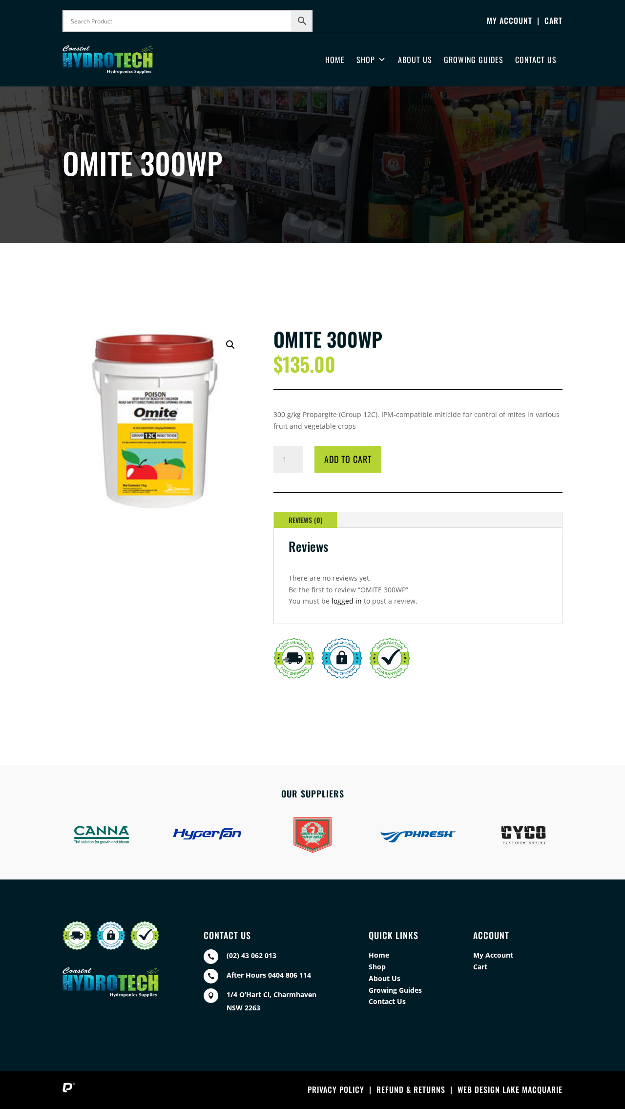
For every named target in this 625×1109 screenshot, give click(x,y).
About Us (415, 59)
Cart (553, 20)
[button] (230, 345)
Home (335, 59)
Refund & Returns (410, 1089)
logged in (347, 601)
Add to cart (348, 459)
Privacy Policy (336, 1089)
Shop (365, 59)
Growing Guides (473, 59)
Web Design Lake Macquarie (510, 1089)
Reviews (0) (305, 520)
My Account (509, 20)
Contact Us (536, 59)
